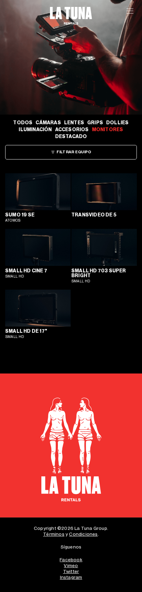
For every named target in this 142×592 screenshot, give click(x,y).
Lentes (74, 123)
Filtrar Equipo (74, 152)
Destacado (71, 136)
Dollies (117, 123)
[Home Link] (71, 452)
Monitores (107, 130)
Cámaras (48, 123)
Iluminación (35, 130)
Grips (95, 123)
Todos (22, 123)
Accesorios (72, 130)
